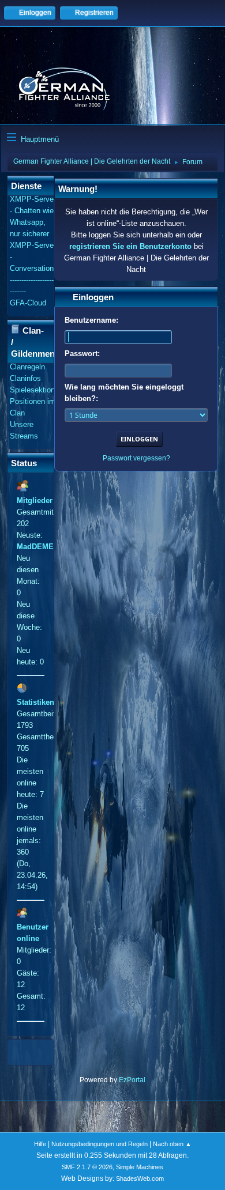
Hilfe (40, 1143)
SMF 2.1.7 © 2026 (87, 1166)
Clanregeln (27, 366)
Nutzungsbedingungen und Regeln (99, 1143)
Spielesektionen (36, 390)
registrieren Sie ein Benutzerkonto (130, 246)
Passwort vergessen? (136, 458)
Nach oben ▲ (172, 1143)
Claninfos (25, 378)
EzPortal (132, 1080)
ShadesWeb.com (140, 1178)
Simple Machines (139, 1166)
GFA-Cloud (28, 303)
